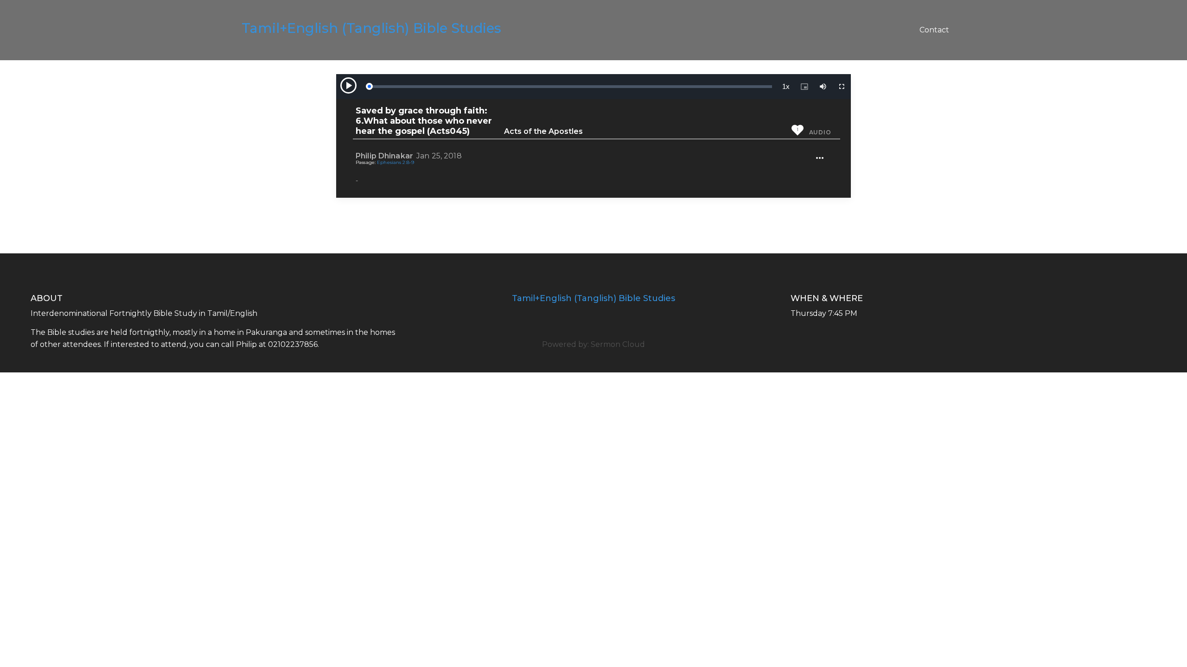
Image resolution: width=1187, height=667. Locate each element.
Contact (934, 29)
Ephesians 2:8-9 (395, 162)
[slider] (570, 86)
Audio (820, 132)
